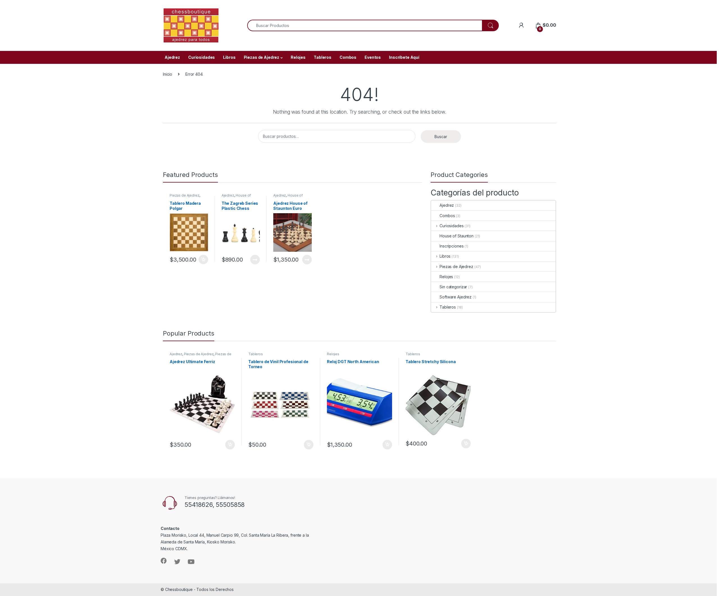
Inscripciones (451, 246)
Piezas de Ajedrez (261, 57)
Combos (348, 57)
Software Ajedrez (456, 296)
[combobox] (364, 25)
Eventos (373, 57)
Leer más (255, 259)
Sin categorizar (453, 286)
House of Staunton (236, 197)
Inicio (167, 74)
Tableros (322, 57)
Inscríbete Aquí (404, 57)
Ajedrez (172, 57)
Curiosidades (201, 57)
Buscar (440, 136)
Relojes (298, 57)
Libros (229, 57)
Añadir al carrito (202, 259)
